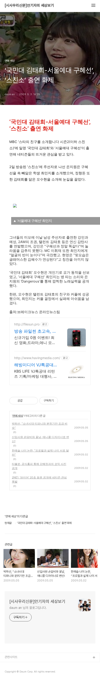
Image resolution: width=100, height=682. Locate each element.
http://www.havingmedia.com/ (37, 358)
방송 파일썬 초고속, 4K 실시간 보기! (36, 331)
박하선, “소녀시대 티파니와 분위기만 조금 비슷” (39, 425)
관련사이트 (11, 657)
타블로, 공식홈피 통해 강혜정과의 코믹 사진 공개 (39, 466)
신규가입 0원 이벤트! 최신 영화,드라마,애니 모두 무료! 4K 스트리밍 (35, 340)
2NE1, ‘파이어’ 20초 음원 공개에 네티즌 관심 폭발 (39, 479)
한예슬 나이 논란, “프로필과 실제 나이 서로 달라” (40, 452)
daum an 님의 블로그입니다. (28, 608)
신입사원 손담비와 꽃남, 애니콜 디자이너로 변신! (40, 439)
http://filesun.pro (27, 324)
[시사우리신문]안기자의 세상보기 (29, 5)
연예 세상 (17, 415)
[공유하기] (27, 400)
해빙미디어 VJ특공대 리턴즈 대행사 (33, 365)
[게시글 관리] (33, 400)
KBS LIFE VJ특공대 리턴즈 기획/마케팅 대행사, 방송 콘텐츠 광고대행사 (35, 374)
